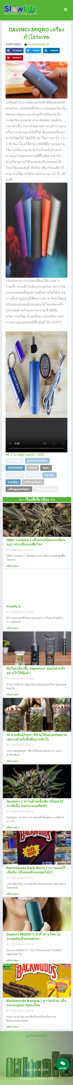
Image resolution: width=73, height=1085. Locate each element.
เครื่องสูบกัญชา (33, 482)
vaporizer (15, 467)
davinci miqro (37, 460)
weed (32, 467)
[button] (15, 50)
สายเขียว (13, 482)
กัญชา (46, 467)
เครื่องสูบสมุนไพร (46, 489)
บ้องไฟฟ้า (33, 475)
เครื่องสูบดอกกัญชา (19, 489)
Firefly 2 (14, 606)
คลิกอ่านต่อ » (13, 565)
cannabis (14, 460)
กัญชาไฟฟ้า (15, 475)
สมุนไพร (49, 475)
